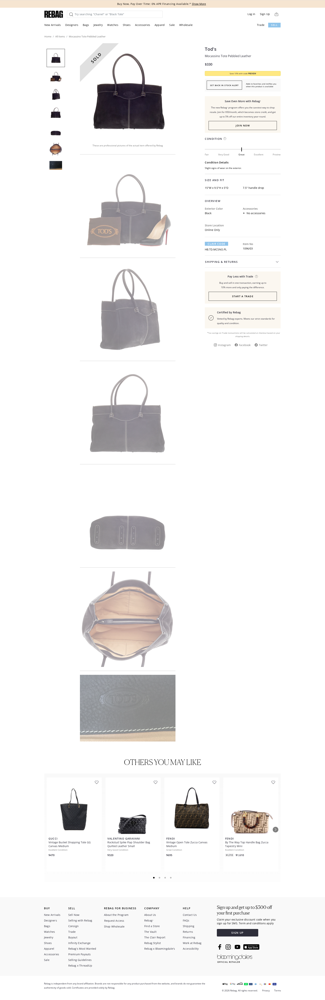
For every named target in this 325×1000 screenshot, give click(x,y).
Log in (251, 14)
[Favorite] (96, 782)
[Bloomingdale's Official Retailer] (235, 958)
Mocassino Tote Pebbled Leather (228, 56)
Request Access (114, 920)
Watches (112, 25)
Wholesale (186, 25)
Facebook (245, 345)
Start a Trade (243, 296)
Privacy (266, 990)
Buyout (72, 937)
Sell (274, 25)
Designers (71, 25)
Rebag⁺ (148, 920)
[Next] (275, 829)
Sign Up (265, 14)
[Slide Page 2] (160, 878)
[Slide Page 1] (154, 878)
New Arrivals (52, 25)
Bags (86, 25)
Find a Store (152, 926)
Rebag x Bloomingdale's (159, 948)
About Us (150, 915)
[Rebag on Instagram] (228, 947)
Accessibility (191, 948)
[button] (127, 91)
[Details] (256, 276)
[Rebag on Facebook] (220, 947)
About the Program (116, 915)
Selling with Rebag (80, 920)
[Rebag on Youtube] (238, 947)
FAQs (186, 920)
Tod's (210, 49)
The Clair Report (154, 937)
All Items (60, 36)
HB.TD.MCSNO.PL (216, 249)
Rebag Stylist (152, 943)
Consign (73, 926)
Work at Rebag (192, 943)
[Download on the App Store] (251, 947)
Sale (172, 25)
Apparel (160, 25)
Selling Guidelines (80, 960)
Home (47, 36)
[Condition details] (224, 138)
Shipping (188, 926)
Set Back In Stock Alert (224, 85)
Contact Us (190, 915)
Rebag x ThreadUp (80, 965)
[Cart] (276, 14)
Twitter (263, 345)
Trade (260, 25)
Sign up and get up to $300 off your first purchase (244, 910)
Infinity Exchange (79, 943)
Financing (189, 937)
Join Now (243, 125)
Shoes (127, 25)
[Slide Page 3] (165, 878)
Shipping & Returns (221, 262)
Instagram (224, 345)
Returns (188, 931)
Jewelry (98, 25)
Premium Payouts (79, 954)
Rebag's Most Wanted (82, 948)
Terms (277, 990)
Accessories (142, 25)
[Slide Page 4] (171, 878)
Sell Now (74, 915)
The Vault (150, 931)
